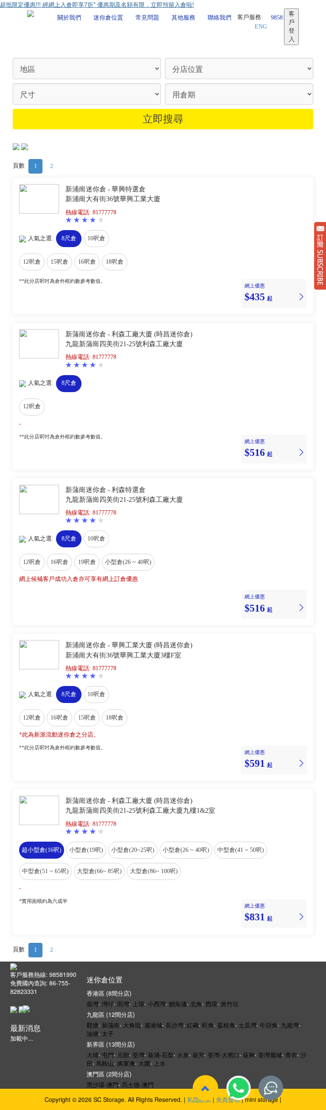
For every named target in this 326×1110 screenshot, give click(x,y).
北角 (196, 1003)
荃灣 (138, 1054)
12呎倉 (32, 262)
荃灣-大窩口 (223, 1054)
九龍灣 (290, 1025)
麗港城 (153, 1025)
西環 (211, 1003)
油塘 (92, 1033)
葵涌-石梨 (161, 1054)
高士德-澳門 (138, 1084)
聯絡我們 (219, 17)
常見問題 (147, 17)
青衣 (291, 1054)
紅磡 (193, 1025)
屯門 (108, 1054)
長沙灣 (174, 1025)
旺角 (208, 1025)
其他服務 (183, 17)
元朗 (123, 1054)
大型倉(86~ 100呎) (154, 871)
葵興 (249, 1054)
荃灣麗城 (270, 1054)
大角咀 (132, 1025)
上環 (138, 1003)
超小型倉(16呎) (42, 850)
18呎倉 (115, 262)
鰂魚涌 (178, 1003)
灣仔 (108, 1003)
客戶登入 (292, 27)
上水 (160, 1063)
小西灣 (157, 1003)
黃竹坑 (230, 1003)
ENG (261, 26)
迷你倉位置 (108, 17)
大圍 (144, 1063)
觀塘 (92, 1025)
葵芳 (198, 1054)
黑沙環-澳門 (102, 1084)
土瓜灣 (247, 1025)
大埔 (92, 1054)
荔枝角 (226, 1025)
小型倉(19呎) (86, 850)
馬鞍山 (105, 1063)
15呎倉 (59, 262)
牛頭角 (269, 1025)
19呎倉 (87, 562)
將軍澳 (126, 1063)
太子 (108, 1033)
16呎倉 (87, 262)
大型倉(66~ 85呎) (99, 871)
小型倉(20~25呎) (133, 850)
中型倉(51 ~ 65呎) (45, 871)
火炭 (183, 1054)
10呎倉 (96, 238)
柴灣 (92, 1003)
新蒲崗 (111, 1025)
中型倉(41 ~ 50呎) (240, 850)
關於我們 (69, 17)
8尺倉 (69, 238)
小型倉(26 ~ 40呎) (128, 562)
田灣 (123, 1003)
